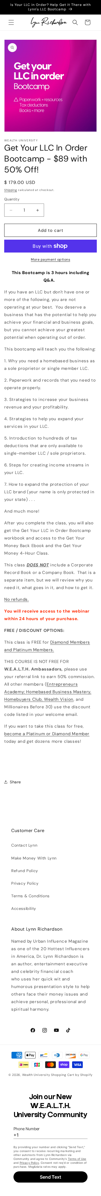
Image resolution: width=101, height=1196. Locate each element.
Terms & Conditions (30, 895)
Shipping (10, 190)
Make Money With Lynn (34, 858)
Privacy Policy (24, 883)
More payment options (50, 259)
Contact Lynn (24, 845)
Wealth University (36, 1075)
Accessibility (23, 908)
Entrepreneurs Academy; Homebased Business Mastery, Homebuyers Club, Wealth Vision (47, 691)
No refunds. (16, 599)
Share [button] (15, 781)
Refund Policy (24, 870)
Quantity (11, 199)
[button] (11, 22)
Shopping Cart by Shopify (72, 1075)
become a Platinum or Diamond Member (46, 734)
